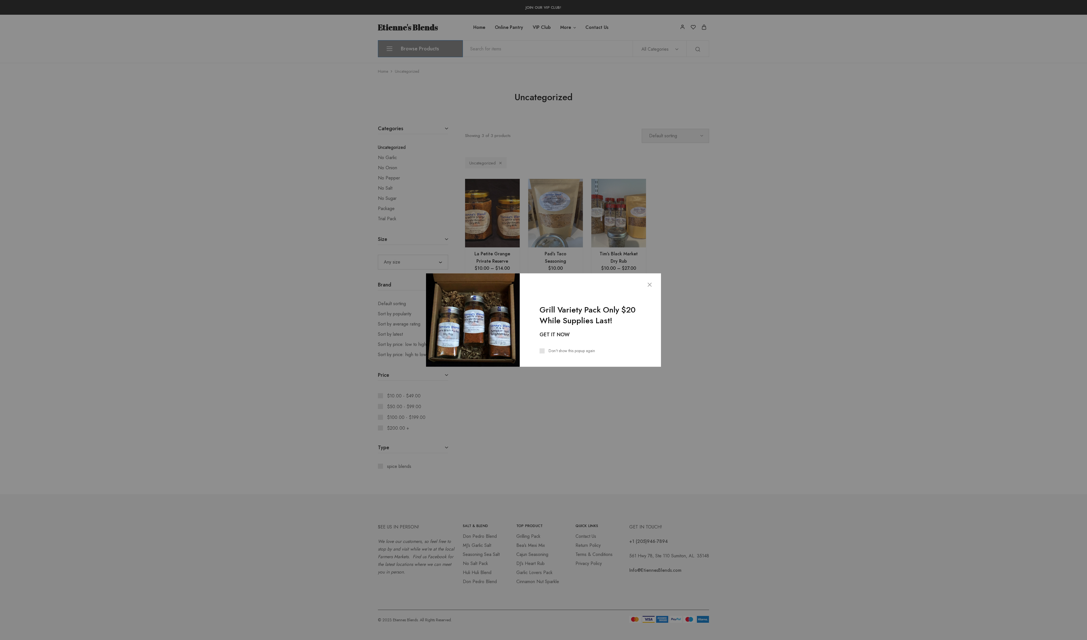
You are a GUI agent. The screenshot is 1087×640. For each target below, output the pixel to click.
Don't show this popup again (572, 350)
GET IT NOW (555, 334)
